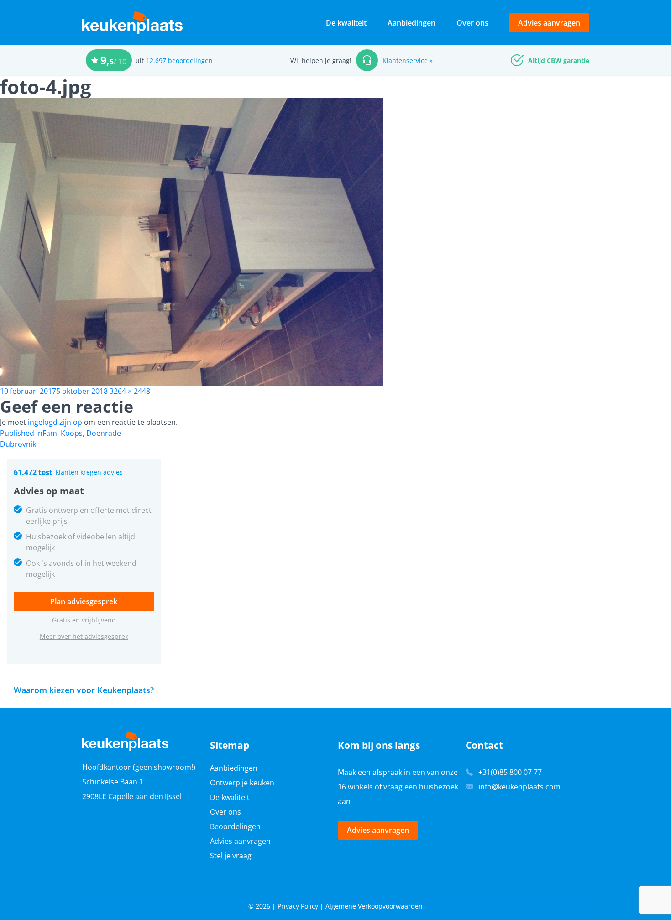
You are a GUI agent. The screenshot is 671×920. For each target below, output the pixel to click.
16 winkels (355, 787)
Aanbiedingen (411, 23)
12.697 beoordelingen (179, 60)
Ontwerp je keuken (242, 782)
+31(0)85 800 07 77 (510, 772)
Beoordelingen (235, 826)
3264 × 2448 (130, 391)
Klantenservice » (408, 60)
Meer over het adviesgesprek (84, 636)
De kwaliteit (346, 23)
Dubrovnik (18, 444)
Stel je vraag (231, 855)
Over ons (472, 23)
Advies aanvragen (549, 23)
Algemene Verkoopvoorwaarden (374, 906)
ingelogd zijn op (55, 422)
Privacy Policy (298, 906)
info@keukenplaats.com (519, 787)
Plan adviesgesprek (83, 601)
